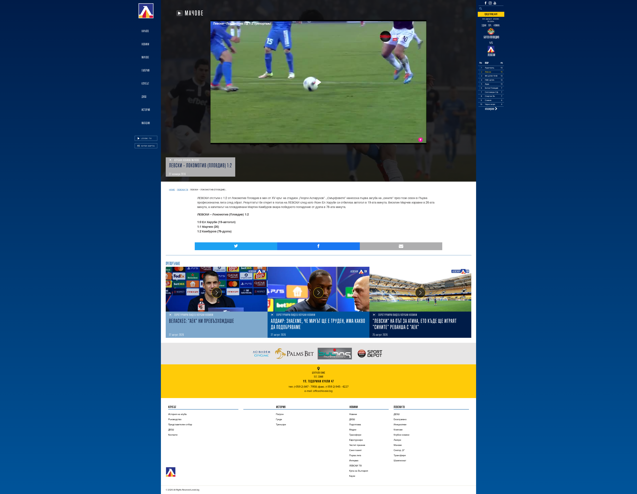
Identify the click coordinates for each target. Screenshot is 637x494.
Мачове (145, 57)
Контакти (172, 434)
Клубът (145, 83)
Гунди (279, 419)
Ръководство (174, 419)
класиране (490, 109)
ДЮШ (144, 96)
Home (172, 189)
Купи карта (148, 146)
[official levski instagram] (490, 3)
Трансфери (355, 434)
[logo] (146, 10)
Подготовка (355, 424)
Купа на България (358, 470)
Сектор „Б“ (399, 450)
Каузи (352, 476)
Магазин (146, 123)
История (146, 110)
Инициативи (400, 424)
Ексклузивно (400, 419)
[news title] (217, 289)
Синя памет (355, 450)
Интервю (353, 460)
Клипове (398, 429)
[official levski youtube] (494, 2)
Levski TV (146, 138)
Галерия (146, 70)
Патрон (279, 414)
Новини (145, 44)
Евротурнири (356, 440)
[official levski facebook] (485, 2)
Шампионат (400, 460)
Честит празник (357, 445)
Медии (352, 429)
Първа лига (355, 455)
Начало (145, 31)
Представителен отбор (180, 424)
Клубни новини (401, 434)
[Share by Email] (401, 246)
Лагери (397, 440)
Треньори (281, 424)
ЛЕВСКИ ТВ (355, 465)
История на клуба (177, 414)
